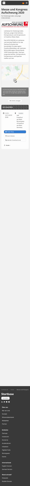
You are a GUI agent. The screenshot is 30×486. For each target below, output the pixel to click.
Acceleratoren (6, 443)
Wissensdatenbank (8, 417)
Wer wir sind (6, 411)
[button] (23, 3)
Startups (4, 433)
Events (12, 389)
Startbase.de (4, 389)
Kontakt (4, 414)
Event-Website (11, 136)
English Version (7, 466)
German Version (7, 469)
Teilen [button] (8, 145)
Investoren (5, 437)
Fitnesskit (5, 478)
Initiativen (5, 447)
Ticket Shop (10, 132)
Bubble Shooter (7, 481)
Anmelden (5, 398)
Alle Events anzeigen (15, 100)
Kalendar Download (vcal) (14, 140)
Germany (19, 127)
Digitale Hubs (6, 450)
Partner (4, 424)
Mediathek (5, 421)
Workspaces (6, 453)
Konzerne (5, 440)
